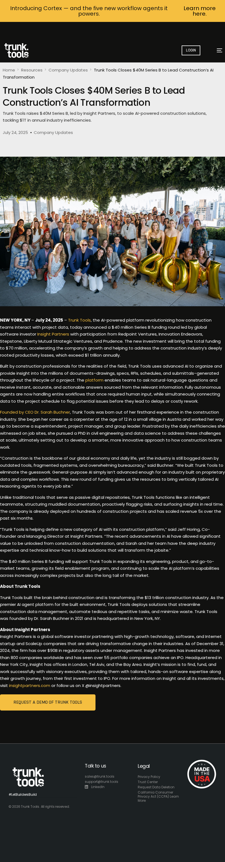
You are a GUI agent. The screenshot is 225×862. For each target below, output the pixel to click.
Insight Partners (53, 334)
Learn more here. (200, 10)
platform (94, 380)
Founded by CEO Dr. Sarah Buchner (35, 412)
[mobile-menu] (216, 50)
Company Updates (53, 132)
